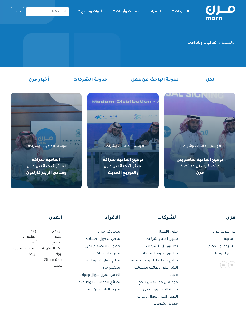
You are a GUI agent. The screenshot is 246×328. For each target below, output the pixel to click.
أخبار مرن (39, 80)
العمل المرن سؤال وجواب (157, 297)
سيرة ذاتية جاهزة (106, 254)
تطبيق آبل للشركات (162, 247)
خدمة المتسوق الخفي (160, 290)
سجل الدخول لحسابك (102, 239)
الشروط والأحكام (221, 247)
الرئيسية (228, 43)
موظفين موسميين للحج (158, 283)
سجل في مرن (109, 232)
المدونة (229, 239)
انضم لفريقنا (225, 254)
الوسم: (200, 146)
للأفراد (155, 11)
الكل (211, 80)
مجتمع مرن (110, 268)
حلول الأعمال (168, 232)
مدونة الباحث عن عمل (155, 80)
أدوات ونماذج (91, 11)
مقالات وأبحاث (127, 11)
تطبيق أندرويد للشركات (159, 254)
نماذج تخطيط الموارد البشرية (154, 261)
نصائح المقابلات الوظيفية (99, 283)
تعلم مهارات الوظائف (102, 261)
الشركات (182, 11)
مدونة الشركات (90, 80)
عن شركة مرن (224, 232)
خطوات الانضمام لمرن (102, 247)
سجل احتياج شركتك (161, 239)
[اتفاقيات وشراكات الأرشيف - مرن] (220, 12)
